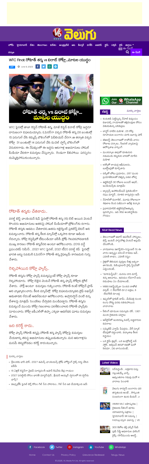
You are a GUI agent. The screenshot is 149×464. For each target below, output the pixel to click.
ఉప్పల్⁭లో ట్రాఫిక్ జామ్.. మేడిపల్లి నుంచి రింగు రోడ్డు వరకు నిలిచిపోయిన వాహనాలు (122, 303)
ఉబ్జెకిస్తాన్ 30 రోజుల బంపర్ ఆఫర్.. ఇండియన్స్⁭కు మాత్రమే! (120, 184)
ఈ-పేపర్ (136, 53)
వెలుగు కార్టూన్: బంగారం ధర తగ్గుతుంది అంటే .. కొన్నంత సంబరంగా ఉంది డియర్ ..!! (126, 393)
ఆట (73, 45)
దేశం (32, 45)
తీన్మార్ (81, 45)
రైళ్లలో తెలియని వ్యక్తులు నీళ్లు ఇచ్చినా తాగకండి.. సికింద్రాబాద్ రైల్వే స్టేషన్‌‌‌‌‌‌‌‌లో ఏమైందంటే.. (121, 266)
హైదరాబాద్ (22, 45)
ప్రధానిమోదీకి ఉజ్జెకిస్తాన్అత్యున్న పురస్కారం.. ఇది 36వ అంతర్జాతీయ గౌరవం (120, 212)
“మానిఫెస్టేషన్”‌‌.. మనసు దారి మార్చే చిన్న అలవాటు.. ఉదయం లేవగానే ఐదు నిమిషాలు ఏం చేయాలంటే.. (122, 278)
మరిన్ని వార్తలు (134, 111)
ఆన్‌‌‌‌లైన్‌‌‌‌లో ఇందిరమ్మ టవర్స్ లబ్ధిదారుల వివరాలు (122, 322)
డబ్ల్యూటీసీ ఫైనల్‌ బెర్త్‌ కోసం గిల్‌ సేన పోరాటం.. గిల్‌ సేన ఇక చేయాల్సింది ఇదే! (49, 384)
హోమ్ (11, 45)
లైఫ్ (121, 45)
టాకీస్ (89, 45)
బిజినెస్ (98, 45)
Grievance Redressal (93, 455)
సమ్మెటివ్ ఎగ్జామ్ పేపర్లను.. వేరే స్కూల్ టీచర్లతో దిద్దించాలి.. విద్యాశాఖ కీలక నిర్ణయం (121, 333)
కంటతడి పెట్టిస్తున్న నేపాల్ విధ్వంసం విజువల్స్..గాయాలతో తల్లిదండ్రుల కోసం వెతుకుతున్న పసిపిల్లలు (122, 123)
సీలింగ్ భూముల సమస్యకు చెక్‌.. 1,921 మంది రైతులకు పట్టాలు (121, 313)
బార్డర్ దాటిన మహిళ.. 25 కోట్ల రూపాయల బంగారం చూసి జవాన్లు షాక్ (122, 133)
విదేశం (53, 45)
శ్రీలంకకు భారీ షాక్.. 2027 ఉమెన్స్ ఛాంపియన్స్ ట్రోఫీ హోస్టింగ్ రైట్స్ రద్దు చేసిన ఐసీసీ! (49, 364)
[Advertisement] (74, 13)
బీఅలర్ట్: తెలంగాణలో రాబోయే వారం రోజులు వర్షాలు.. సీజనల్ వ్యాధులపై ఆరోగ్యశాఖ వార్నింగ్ (121, 144)
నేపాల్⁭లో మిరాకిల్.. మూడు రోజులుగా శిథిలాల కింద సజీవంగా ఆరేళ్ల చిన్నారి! (121, 202)
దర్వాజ (11, 53)
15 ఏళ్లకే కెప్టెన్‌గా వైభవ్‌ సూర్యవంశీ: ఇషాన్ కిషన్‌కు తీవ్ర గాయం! (42, 371)
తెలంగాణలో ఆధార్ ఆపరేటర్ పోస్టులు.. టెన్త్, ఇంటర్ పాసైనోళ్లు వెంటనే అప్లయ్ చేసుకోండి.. (122, 241)
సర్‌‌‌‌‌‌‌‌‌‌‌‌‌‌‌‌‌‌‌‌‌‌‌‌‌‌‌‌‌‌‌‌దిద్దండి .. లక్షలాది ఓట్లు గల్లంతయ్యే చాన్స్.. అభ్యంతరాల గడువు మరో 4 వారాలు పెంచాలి (126, 375)
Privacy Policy (68, 455)
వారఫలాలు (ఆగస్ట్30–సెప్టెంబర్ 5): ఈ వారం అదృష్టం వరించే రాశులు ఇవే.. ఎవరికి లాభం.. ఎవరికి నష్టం (122, 253)
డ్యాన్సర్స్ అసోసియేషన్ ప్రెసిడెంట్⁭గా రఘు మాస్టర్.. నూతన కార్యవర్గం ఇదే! (121, 193)
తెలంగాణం (42, 45)
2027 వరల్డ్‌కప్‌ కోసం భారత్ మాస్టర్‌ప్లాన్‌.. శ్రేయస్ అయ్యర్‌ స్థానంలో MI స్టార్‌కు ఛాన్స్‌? (50, 378)
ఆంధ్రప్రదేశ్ (64, 45)
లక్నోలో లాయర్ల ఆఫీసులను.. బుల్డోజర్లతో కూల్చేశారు (117, 167)
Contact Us (48, 455)
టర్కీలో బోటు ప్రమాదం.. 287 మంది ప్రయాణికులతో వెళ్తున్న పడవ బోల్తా (120, 176)
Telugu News (117, 455)
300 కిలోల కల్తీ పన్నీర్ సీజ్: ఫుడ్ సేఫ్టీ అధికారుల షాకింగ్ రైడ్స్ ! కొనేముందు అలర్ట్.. (126, 432)
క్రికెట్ (12, 67)
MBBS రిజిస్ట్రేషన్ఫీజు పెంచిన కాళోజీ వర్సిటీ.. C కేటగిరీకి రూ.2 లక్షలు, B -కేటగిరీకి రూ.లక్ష (120, 290)
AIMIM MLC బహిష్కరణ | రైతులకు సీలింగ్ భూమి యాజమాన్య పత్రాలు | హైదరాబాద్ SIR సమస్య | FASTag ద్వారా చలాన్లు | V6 (126, 412)
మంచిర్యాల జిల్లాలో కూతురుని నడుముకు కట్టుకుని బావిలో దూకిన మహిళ (120, 156)
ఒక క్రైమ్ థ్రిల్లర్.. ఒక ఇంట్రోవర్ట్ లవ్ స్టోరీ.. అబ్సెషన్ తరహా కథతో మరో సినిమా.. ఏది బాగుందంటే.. (120, 345)
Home (32, 455)
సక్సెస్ (113, 45)
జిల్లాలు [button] (128, 45)
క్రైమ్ (107, 45)
